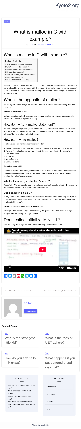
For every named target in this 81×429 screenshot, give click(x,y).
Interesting (51, 387)
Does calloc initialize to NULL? (17, 80)
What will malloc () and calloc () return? (20, 74)
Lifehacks (51, 394)
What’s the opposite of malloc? (17, 67)
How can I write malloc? (15, 72)
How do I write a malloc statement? (19, 69)
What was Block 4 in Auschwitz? (20, 401)
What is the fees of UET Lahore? (59, 340)
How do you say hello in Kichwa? (20, 360)
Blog (6, 21)
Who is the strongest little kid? (20, 340)
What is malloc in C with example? (19, 64)
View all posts (30, 311)
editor (31, 45)
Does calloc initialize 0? (15, 77)
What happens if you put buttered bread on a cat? (60, 362)
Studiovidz (45, 425)
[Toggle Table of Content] (33, 61)
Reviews (50, 402)
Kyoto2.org (67, 5)
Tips (48, 409)
